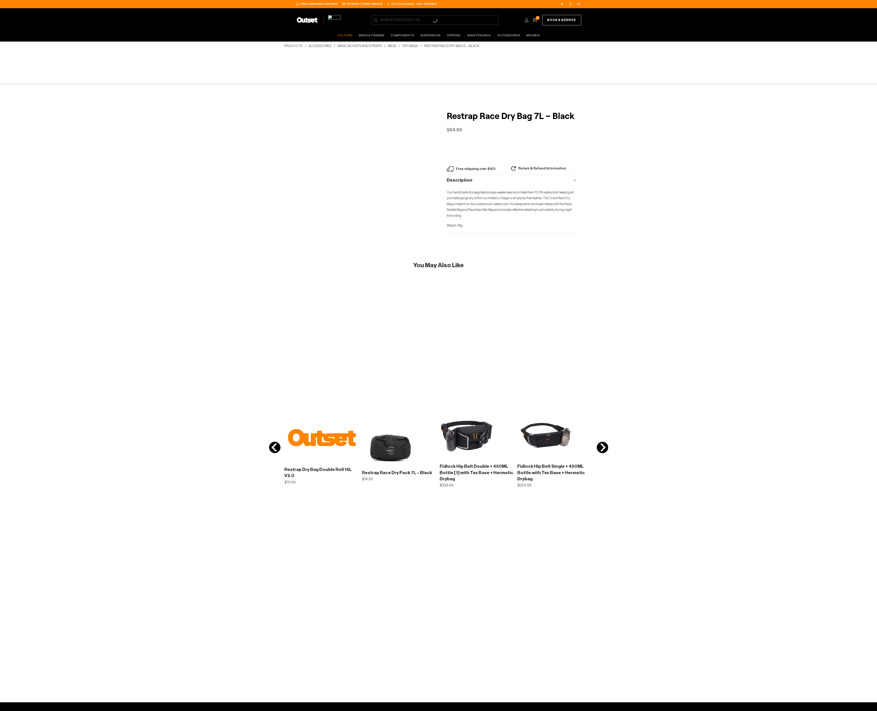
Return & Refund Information (542, 168)
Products (293, 46)
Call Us (571, 4)
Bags (392, 46)
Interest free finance (365, 4)
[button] (511, 180)
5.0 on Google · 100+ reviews (414, 4)
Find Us (563, 4)
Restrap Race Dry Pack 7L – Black (397, 472)
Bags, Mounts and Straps (360, 46)
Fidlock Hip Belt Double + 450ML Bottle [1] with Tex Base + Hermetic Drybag (476, 472)
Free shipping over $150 (319, 4)
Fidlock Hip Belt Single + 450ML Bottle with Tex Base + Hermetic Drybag (551, 472)
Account (526, 20)
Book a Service (561, 20)
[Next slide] (602, 447)
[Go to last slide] (274, 447)
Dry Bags (410, 46)
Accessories (320, 46)
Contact (579, 4)
